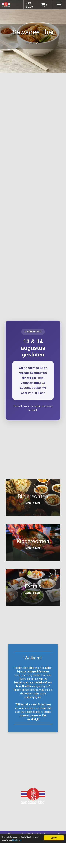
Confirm (54, 837)
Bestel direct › (33, 503)
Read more (17, 839)
